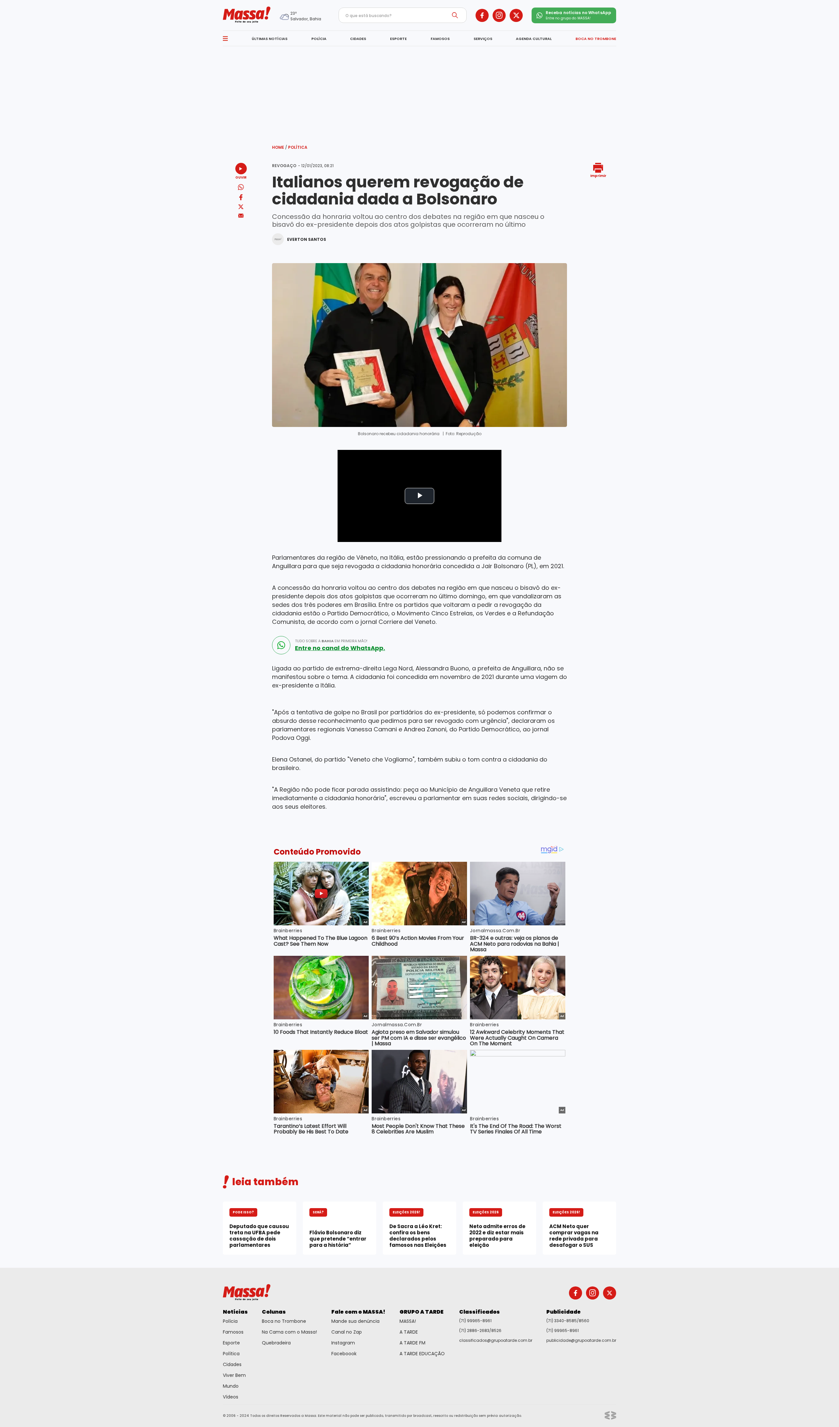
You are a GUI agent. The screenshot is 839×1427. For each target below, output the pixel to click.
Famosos (233, 1332)
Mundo (231, 1386)
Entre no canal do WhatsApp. (340, 648)
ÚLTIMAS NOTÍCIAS (269, 38)
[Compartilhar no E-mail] (241, 216)
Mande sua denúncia (355, 1321)
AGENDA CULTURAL (534, 38)
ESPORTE (398, 38)
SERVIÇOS (483, 38)
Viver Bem (234, 1375)
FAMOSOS (440, 38)
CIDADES (358, 38)
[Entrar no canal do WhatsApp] (281, 645)
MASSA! (408, 1321)
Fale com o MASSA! (358, 1312)
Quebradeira (276, 1343)
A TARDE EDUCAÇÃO (422, 1353)
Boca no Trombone (284, 1321)
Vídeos (230, 1397)
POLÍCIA (318, 38)
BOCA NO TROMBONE (596, 38)
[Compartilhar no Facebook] (241, 198)
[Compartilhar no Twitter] (241, 207)
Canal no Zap (346, 1332)
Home (279, 147)
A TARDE (409, 1332)
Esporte (231, 1343)
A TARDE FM (412, 1343)
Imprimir (598, 175)
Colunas (274, 1312)
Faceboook (344, 1353)
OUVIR (240, 177)
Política (297, 147)
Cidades (232, 1364)
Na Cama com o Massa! (289, 1332)
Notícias (235, 1312)
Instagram (343, 1343)
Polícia (230, 1321)
